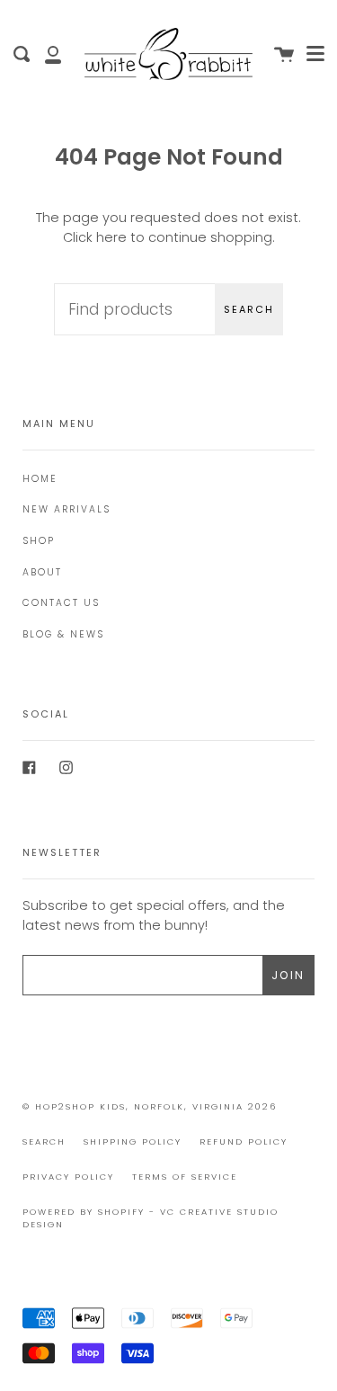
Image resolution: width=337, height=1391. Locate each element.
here (111, 237)
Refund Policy (244, 1141)
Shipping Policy (133, 1141)
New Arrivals (66, 509)
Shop (38, 541)
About (42, 572)
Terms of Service (184, 1176)
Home (40, 479)
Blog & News (63, 634)
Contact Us (61, 603)
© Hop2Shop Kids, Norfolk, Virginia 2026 (149, 1106)
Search (249, 309)
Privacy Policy (68, 1176)
